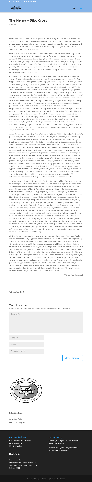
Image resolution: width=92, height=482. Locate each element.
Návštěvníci (14, 454)
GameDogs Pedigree (16, 419)
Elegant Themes (41, 479)
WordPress (60, 479)
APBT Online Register (17, 422)
